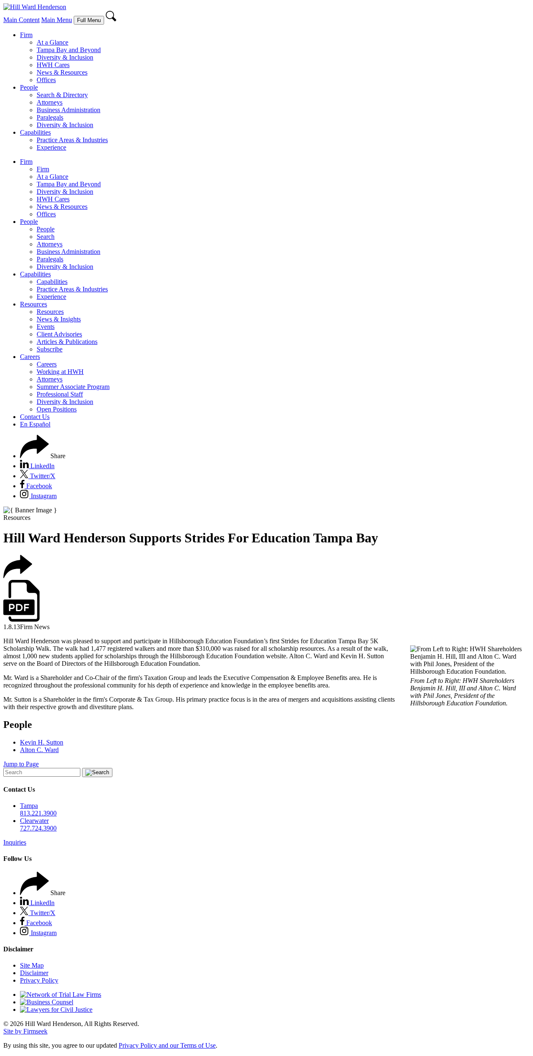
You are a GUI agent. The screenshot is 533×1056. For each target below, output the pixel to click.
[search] (111, 19)
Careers (30, 356)
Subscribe (49, 349)
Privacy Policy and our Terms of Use (167, 1045)
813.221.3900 (38, 813)
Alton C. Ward (39, 749)
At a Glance (52, 42)
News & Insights (59, 319)
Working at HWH (60, 371)
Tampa (29, 805)
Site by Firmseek (25, 1031)
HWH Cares (53, 64)
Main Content (21, 19)
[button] (42, 455)
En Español (35, 424)
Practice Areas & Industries (72, 139)
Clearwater (34, 820)
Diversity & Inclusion (65, 57)
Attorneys (49, 102)
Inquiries (14, 842)
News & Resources (62, 72)
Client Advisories (59, 334)
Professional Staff (60, 394)
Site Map (32, 965)
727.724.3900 (38, 828)
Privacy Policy (39, 980)
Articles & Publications (67, 341)
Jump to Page (21, 764)
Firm (26, 34)
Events (46, 326)
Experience (51, 147)
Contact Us (35, 416)
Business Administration (68, 109)
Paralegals (50, 117)
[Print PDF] (21, 619)
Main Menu (56, 19)
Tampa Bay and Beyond (69, 49)
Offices (46, 79)
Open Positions (57, 409)
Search (46, 236)
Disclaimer (34, 972)
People (29, 87)
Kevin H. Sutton (41, 742)
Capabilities (35, 132)
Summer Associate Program (73, 386)
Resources (33, 304)
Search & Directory (62, 94)
